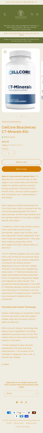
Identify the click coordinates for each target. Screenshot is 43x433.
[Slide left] (16, 116)
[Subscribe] (36, 393)
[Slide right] (26, 116)
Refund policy (19, 423)
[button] (5, 14)
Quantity (5, 149)
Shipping (4, 145)
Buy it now (21, 169)
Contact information (23, 426)
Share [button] (6, 364)
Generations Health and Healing (20, 420)
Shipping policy (31, 423)
